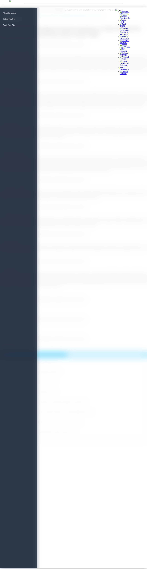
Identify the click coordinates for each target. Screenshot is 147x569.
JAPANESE (125, 47)
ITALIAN (123, 50)
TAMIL (123, 25)
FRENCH (124, 33)
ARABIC (124, 42)
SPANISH (124, 63)
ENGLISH (124, 13)
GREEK (124, 73)
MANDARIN (125, 17)
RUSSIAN (124, 39)
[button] (119, 10)
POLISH (123, 59)
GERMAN (124, 30)
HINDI (123, 21)
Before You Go (9, 19)
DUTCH (124, 54)
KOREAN (124, 70)
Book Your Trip (9, 25)
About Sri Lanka (9, 13)
